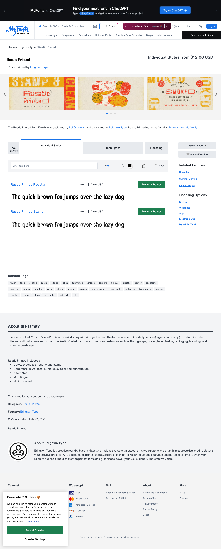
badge (54, 282)
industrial (65, 295)
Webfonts (184, 207)
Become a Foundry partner (120, 492)
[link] (39, 26)
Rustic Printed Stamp (27, 211)
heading (14, 295)
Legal (146, 514)
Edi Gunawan (77, 127)
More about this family (183, 127)
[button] (4, 10)
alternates (77, 282)
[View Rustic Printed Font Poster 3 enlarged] (180, 93)
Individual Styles (51, 145)
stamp (60, 289)
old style (130, 289)
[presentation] (5, 94)
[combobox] (77, 26)
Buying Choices (151, 184)
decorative (49, 295)
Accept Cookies (35, 530)
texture (103, 282)
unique (115, 282)
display (126, 282)
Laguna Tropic (187, 185)
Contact (184, 498)
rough (13, 282)
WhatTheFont (163, 35)
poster (138, 282)
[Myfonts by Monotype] (17, 30)
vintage (91, 282)
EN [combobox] (188, 26)
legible (26, 295)
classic (83, 289)
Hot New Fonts (103, 35)
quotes (159, 289)
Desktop (183, 202)
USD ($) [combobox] (173, 26)
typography (145, 289)
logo (22, 282)
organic (33, 282)
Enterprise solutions (202, 35)
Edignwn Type (27, 47)
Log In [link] (212, 26)
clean (37, 295)
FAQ (182, 492)
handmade (115, 289)
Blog (148, 35)
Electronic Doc (187, 218)
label (65, 282)
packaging (151, 282)
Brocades (184, 172)
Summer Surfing (188, 178)
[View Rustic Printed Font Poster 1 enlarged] (42, 93)
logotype (14, 289)
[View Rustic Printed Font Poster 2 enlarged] (111, 93)
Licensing (156, 148)
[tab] (107, 113)
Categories (67, 35)
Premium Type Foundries (129, 35)
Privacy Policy (150, 503)
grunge (71, 289)
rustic (44, 282)
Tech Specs (113, 148)
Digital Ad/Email (187, 224)
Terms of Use (150, 498)
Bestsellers (85, 35)
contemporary (98, 289)
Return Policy (150, 509)
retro (50, 289)
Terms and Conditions (155, 492)
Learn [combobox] (155, 26)
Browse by (50, 35)
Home (12, 47)
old (75, 295)
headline (38, 289)
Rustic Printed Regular (28, 184)
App (181, 213)
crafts (26, 289)
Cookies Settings (35, 539)
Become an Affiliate (116, 498)
